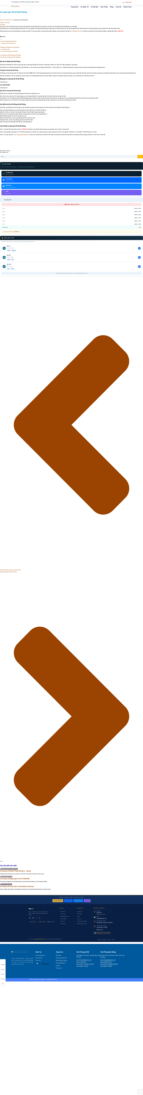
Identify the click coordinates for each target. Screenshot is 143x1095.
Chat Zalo (69, 900)
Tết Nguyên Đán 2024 (76, 31)
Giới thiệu (104, 7)
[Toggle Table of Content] (1, 39)
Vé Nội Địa (94, 7)
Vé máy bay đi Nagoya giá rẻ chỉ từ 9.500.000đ (14, 878)
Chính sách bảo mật (82, 921)
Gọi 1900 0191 (58, 900)
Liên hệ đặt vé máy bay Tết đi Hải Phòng (11, 57)
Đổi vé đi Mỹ (63, 918)
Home (1, 20)
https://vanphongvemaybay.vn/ (21, 134)
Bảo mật (99, 939)
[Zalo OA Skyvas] (30, 918)
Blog (111, 7)
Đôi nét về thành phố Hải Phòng (8, 41)
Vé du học (62, 921)
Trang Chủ (74, 7)
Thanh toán (127, 7)
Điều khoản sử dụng (82, 923)
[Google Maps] (39, 918)
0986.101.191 (100, 929)
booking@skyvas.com (102, 918)
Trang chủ (79, 911)
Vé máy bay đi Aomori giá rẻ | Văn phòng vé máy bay (17, 886)
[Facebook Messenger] (33, 918)
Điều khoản (104, 939)
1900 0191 (99, 912)
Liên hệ (118, 7)
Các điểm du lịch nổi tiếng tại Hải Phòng (11, 55)
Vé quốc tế (84, 7)
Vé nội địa (62, 913)
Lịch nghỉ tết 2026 (5, 49)
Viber (88, 900)
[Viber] (36, 918)
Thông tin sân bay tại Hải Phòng (8, 43)
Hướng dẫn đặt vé (64, 916)
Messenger (79, 900)
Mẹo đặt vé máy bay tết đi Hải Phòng (10, 51)
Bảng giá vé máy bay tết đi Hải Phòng (10, 47)
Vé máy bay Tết (8, 20)
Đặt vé (109, 939)
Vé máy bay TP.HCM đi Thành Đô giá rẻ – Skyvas (15, 871)
